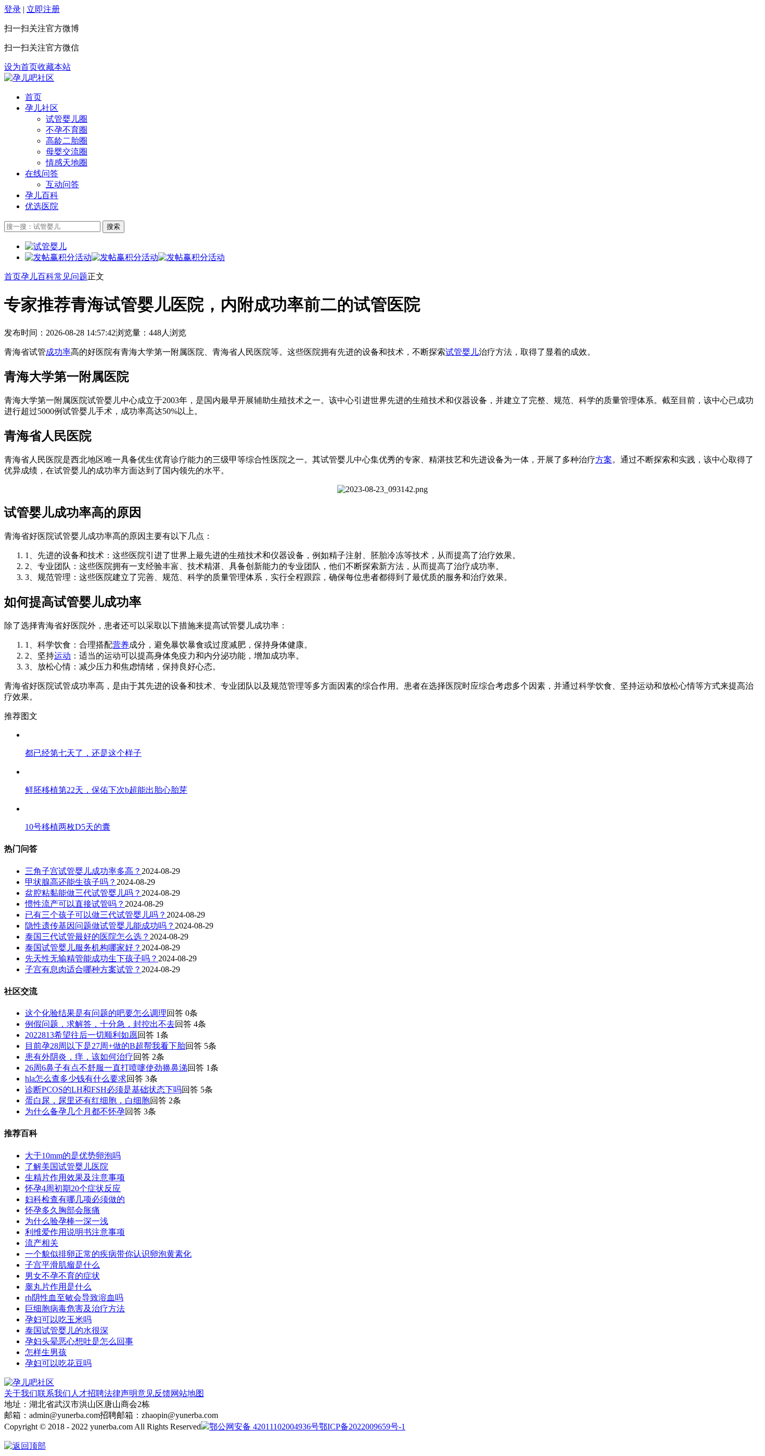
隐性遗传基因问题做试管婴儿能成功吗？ (100, 925)
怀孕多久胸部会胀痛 (62, 1210)
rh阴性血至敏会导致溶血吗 (74, 1297)
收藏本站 (54, 66)
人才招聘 (87, 1393)
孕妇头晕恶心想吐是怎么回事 (79, 1341)
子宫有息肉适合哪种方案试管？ (83, 969)
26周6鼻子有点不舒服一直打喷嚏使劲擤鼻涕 (106, 1067)
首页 (33, 97)
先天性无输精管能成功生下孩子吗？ (91, 958)
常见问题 (70, 276)
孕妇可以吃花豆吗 (58, 1363)
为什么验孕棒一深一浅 (66, 1221)
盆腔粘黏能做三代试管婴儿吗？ (83, 892)
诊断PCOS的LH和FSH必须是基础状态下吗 (103, 1089)
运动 (62, 655)
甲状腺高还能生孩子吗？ (71, 882)
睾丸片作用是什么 (58, 1286)
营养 (120, 644)
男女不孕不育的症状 (62, 1275)
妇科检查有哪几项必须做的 (75, 1199)
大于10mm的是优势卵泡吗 (73, 1155)
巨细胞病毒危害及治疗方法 (75, 1308)
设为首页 (20, 66)
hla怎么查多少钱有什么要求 (75, 1078)
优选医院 (41, 206)
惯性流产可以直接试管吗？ (75, 903)
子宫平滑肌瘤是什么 (62, 1264)
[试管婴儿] (29, 77)
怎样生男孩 (46, 1352)
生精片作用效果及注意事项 (75, 1177)
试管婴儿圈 (66, 118)
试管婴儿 (462, 351)
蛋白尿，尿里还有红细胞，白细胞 (87, 1100)
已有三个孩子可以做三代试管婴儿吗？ (96, 914)
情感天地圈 (66, 162)
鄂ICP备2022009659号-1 (362, 1426)
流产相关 (41, 1243)
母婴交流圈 (66, 151)
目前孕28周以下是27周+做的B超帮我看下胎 (105, 1045)
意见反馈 (154, 1393)
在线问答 (41, 173)
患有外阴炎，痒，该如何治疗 (79, 1056)
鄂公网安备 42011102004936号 (264, 1426)
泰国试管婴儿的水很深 (66, 1330)
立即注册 (43, 9)
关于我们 (20, 1393)
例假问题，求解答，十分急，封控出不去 (100, 1024)
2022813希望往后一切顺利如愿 (81, 1034)
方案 (603, 459)
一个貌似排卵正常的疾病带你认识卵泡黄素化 (108, 1253)
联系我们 (54, 1393)
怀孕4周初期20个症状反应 (73, 1188)
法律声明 (120, 1393)
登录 (12, 9)
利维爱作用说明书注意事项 (75, 1232)
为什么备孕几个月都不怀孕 (75, 1111)
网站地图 (187, 1393)
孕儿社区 (41, 108)
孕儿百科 (41, 195)
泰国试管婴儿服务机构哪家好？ (83, 947)
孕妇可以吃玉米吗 (58, 1319)
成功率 (58, 351)
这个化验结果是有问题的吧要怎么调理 (96, 1013)
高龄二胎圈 (66, 140)
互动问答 (62, 184)
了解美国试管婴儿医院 (66, 1166)
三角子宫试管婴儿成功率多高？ (83, 871)
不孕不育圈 (66, 129)
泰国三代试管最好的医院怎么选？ (87, 936)
